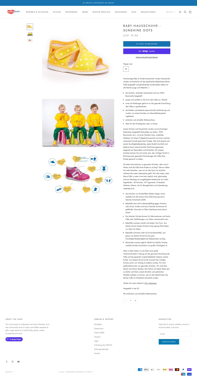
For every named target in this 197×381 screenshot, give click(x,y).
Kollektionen (148, 12)
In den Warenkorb (146, 44)
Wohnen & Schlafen (37, 12)
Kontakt (97, 353)
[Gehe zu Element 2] (30, 34)
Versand (97, 336)
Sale (134, 12)
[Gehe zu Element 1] (30, 27)
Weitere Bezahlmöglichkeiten (147, 57)
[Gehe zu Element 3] (30, 40)
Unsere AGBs (99, 332)
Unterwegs (71, 12)
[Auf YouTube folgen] (18, 361)
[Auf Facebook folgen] (6, 361)
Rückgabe (98, 324)
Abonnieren (169, 342)
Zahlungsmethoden (101, 349)
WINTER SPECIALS (101, 12)
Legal (96, 341)
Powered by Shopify (84, 372)
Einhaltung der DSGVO (103, 345)
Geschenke (121, 12)
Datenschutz (98, 328)
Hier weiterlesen (150, 283)
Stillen (57, 12)
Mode (85, 12)
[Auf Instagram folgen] (12, 361)
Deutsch (169, 12)
